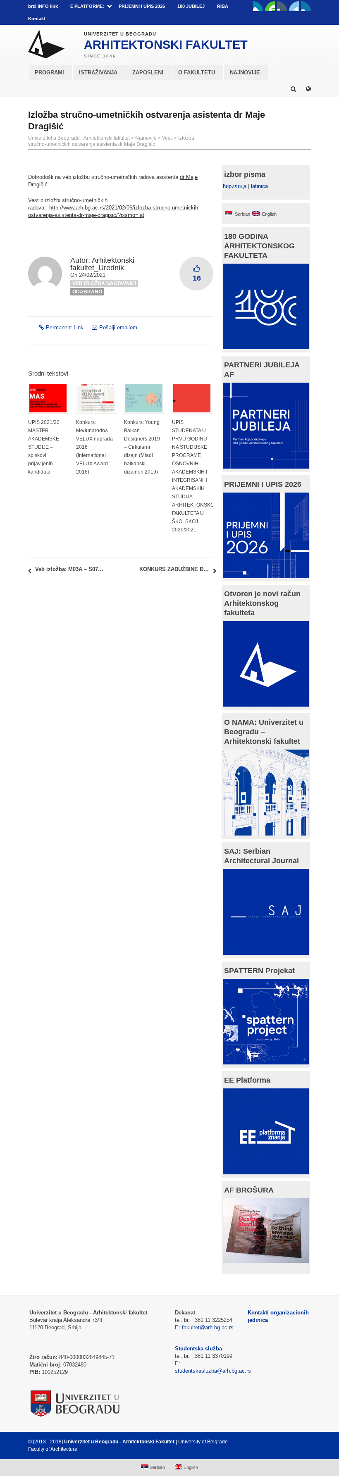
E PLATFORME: (87, 6)
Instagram (306, 6)
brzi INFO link (43, 6)
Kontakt (36, 18)
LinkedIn (294, 6)
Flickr (282, 6)
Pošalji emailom (118, 327)
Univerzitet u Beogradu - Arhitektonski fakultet (79, 138)
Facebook (258, 6)
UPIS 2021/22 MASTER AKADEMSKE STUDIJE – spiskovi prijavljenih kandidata (44, 447)
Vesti (167, 138)
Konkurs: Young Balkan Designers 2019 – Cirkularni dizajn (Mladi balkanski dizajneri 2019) (142, 447)
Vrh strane (290, 1442)
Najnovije (146, 138)
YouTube (270, 6)
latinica (259, 186)
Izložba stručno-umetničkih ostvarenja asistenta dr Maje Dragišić (111, 141)
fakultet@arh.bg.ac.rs (208, 1327)
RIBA (222, 6)
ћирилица (234, 186)
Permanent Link (65, 327)
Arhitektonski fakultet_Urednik (102, 264)
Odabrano (87, 292)
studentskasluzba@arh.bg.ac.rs (213, 1371)
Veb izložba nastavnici (104, 283)
